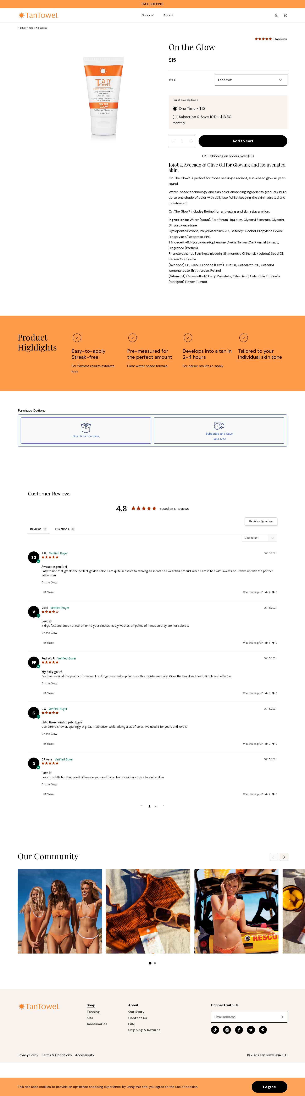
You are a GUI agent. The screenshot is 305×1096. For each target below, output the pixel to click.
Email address (225, 1017)
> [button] (164, 805)
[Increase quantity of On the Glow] (191, 141)
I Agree (269, 1086)
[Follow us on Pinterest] (263, 1030)
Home (22, 27)
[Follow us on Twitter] (251, 1030)
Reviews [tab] (35, 529)
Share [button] (50, 592)
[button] (267, 592)
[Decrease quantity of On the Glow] (173, 141)
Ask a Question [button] (263, 521)
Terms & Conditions (57, 1055)
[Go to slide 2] (154, 963)
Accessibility (84, 1055)
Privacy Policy (28, 1055)
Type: (172, 79)
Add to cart (242, 141)
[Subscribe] (282, 1016)
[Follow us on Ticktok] (215, 1030)
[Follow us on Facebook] (239, 1030)
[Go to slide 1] (150, 963)
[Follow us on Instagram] (227, 1030)
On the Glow (49, 582)
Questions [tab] (62, 529)
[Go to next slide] (283, 857)
